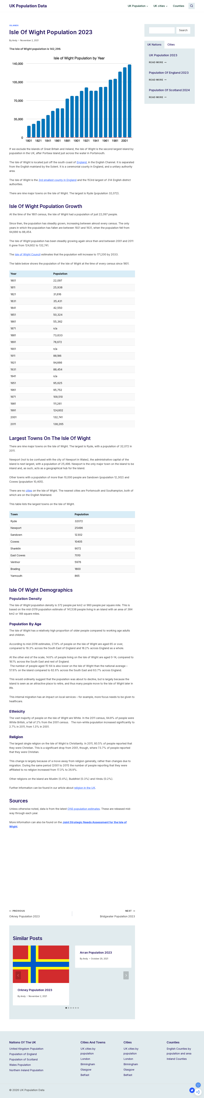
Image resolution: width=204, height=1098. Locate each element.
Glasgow (85, 1069)
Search (183, 30)
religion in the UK (84, 787)
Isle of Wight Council (27, 254)
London (85, 1058)
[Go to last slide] (18, 975)
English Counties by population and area (179, 1051)
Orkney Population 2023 (24, 914)
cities (29, 490)
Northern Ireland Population (26, 1070)
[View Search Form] (191, 6)
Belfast (84, 1075)
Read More (157, 62)
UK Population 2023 (163, 55)
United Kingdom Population (26, 1048)
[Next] (126, 975)
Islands (14, 25)
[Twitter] (192, 1090)
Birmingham (87, 1064)
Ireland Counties (177, 1058)
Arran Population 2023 (96, 952)
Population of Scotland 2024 (169, 90)
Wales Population (20, 1064)
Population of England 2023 (169, 72)
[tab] (66, 1008)
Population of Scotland (23, 1059)
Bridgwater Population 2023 (117, 914)
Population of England (23, 1054)
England (82, 162)
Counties (178, 5)
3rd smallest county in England (57, 180)
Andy (14, 40)
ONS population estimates (84, 808)
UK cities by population (87, 1051)
